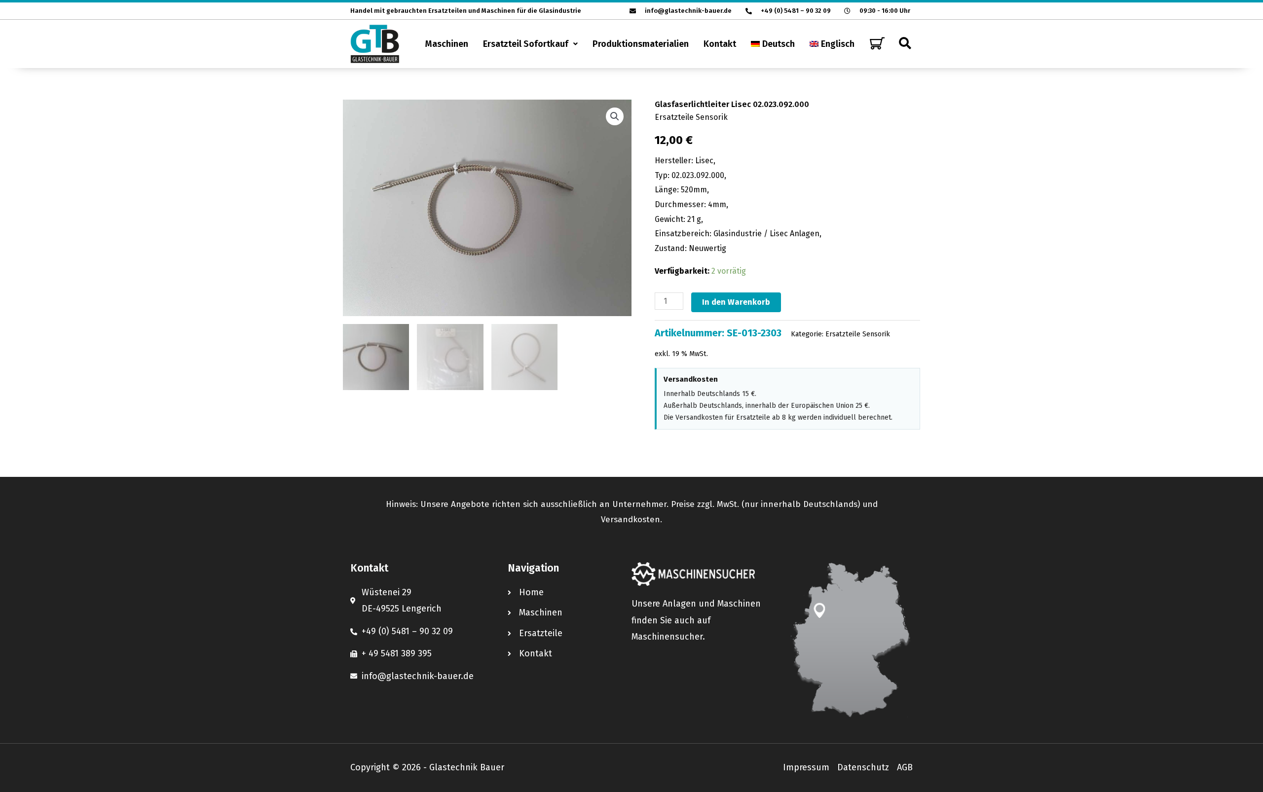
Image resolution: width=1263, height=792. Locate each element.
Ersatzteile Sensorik (691, 117)
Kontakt (720, 43)
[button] (530, 44)
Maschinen (446, 43)
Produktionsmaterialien (641, 43)
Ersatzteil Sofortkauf (525, 43)
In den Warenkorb (736, 302)
